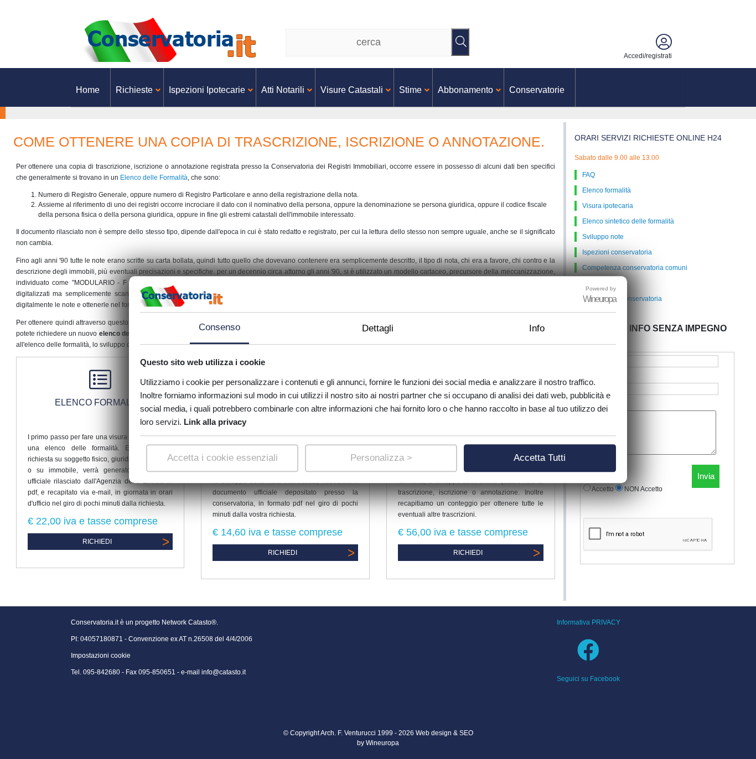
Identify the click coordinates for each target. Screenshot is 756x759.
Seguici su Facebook (588, 679)
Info (537, 328)
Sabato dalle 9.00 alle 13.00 (616, 158)
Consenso (219, 327)
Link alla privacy (215, 422)
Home (88, 90)
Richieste (134, 90)
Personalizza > (381, 458)
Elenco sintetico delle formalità (628, 221)
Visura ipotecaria (607, 206)
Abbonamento (465, 90)
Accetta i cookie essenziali (222, 458)
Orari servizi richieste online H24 (648, 137)
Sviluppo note (603, 237)
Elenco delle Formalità (154, 177)
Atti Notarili (282, 90)
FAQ (588, 175)
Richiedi (97, 541)
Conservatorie (537, 90)
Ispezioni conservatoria (617, 252)
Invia (705, 476)
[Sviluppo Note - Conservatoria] (172, 39)
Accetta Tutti (540, 458)
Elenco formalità (606, 190)
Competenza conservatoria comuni (634, 268)
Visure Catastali (351, 90)
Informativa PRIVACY (588, 622)
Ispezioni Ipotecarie (207, 90)
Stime (410, 90)
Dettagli (377, 328)
